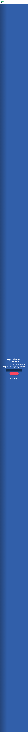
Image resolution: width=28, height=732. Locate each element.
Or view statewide (14, 378)
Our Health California (6, 1)
